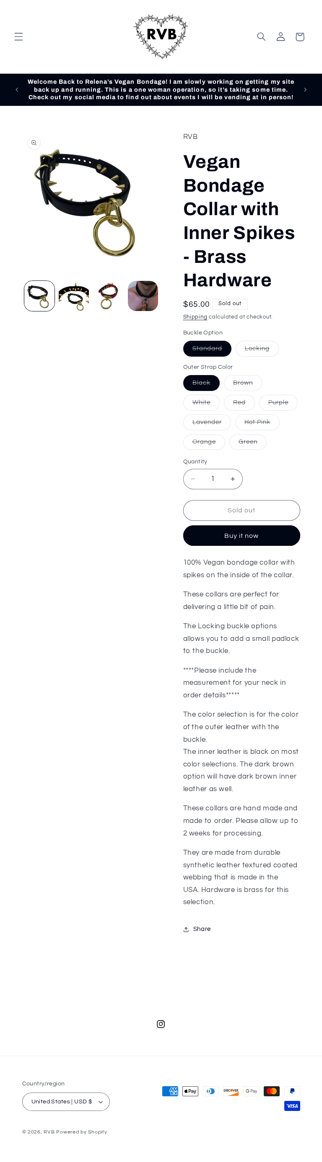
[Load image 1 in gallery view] (39, 296)
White (206, 405)
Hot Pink (262, 424)
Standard (211, 351)
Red (244, 405)
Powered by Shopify (81, 1132)
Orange (208, 444)
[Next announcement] (305, 89)
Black (206, 385)
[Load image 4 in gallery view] (143, 296)
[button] (18, 36)
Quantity (195, 462)
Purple (283, 405)
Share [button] (202, 929)
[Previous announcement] (17, 89)
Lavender (211, 424)
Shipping (195, 317)
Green (253, 444)
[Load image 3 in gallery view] (108, 296)
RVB (49, 1132)
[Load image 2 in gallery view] (74, 296)
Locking (262, 351)
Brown (247, 385)
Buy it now (241, 535)
